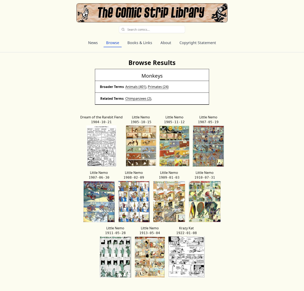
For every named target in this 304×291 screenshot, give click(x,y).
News (93, 42)
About (165, 42)
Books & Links (139, 42)
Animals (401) (135, 86)
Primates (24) (158, 86)
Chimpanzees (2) (138, 98)
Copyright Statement (198, 42)
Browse (112, 42)
